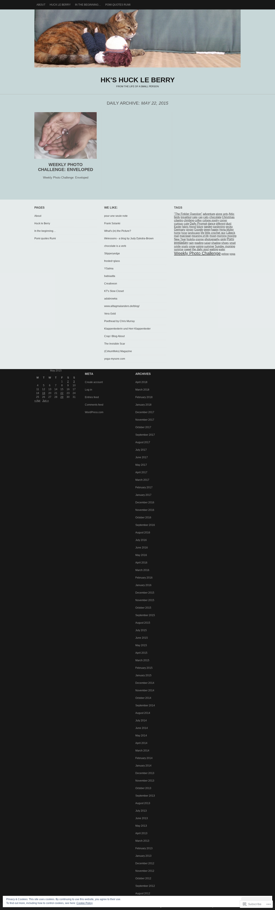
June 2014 (141, 728)
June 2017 (141, 457)
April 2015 (141, 652)
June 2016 (141, 547)
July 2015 (141, 630)
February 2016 (144, 577)
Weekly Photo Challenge (197, 253)
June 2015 (141, 637)
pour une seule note (116, 215)
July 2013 (141, 810)
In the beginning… (88, 4)
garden (208, 226)
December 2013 (144, 773)
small (232, 242)
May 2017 (141, 464)
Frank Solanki (112, 223)
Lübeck (230, 232)
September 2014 (145, 705)
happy (215, 229)
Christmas (228, 217)
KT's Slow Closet (114, 291)
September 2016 (145, 525)
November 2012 (144, 870)
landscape (194, 232)
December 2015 (144, 592)
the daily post (200, 249)
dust (228, 223)
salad (207, 242)
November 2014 (144, 690)
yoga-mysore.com (114, 358)
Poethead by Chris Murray (119, 321)
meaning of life (200, 235)
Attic (231, 213)
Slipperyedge (112, 253)
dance (211, 223)
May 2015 (141, 645)
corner (223, 220)
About (41, 4)
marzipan (185, 235)
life (202, 232)
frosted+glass (112, 261)
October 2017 (143, 427)
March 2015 (142, 660)
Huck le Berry (60, 4)
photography (212, 239)
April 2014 (141, 743)
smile (177, 246)
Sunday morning (225, 246)
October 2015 (143, 607)
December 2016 (144, 502)
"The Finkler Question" (188, 213)
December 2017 (144, 412)
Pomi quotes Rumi (117, 4)
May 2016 (141, 555)
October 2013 (143, 788)
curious (178, 223)
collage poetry (210, 220)
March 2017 (142, 479)
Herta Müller (226, 229)
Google (198, 229)
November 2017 (144, 419)
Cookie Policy (84, 903)
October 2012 (143, 878)
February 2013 (144, 848)
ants (225, 213)
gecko (229, 226)
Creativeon (110, 283)
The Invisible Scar (114, 343)
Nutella (190, 239)
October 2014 (143, 697)
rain (191, 242)
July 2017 (141, 449)
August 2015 (142, 622)
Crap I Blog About (114, 336)
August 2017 (142, 442)
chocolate (215, 217)
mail (176, 235)
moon (212, 235)
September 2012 (145, 885)
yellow (225, 253)
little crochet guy (215, 232)
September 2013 (145, 795)
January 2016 (143, 585)
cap (200, 217)
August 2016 (142, 532)
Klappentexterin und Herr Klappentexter (127, 328)
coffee (198, 220)
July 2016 (141, 540)
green (207, 229)
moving (231, 235)
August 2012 (142, 893)
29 (61, 397)
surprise (178, 249)
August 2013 (142, 803)
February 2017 (144, 487)
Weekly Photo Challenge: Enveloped (65, 167)
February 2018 (144, 397)
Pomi (230, 239)
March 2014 (142, 750)
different (220, 223)
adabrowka (110, 298)
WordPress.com (94, 412)
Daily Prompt (198, 223)
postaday (181, 242)
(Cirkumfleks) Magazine (118, 351)
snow (192, 246)
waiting (213, 249)
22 (61, 393)
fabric (185, 226)
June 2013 (141, 818)
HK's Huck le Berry (137, 38)
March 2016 (142, 570)
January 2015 (143, 675)
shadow (216, 242)
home (177, 232)
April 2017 (141, 472)
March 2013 (142, 840)
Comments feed (94, 404)
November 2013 (144, 780)
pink (223, 239)
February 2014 (144, 758)
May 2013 (141, 825)
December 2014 (144, 682)
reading (198, 242)
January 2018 (143, 404)
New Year (180, 239)
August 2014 (142, 713)
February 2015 (144, 667)
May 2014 (141, 735)
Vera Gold (110, 313)
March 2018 (142, 389)
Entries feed (92, 397)
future (200, 226)
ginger (190, 229)
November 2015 (144, 600)
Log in (88, 389)
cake (195, 217)
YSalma (108, 268)
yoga (232, 253)
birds (177, 217)
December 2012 (144, 863)
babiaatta (109, 276)
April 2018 (141, 382)
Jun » (45, 400)
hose (184, 232)
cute (186, 223)
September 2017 (145, 434)
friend (192, 226)
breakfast (186, 217)
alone (219, 213)
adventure (209, 213)
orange (200, 239)
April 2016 (141, 562)
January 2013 (143, 855)
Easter (178, 226)
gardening (219, 226)
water (222, 249)
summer (209, 246)
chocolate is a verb (115, 245)
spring (199, 246)
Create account (94, 382)
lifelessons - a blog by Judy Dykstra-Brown (129, 238)
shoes (225, 242)
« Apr (37, 400)
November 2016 (144, 509)
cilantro (178, 220)
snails (184, 246)
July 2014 (141, 720)
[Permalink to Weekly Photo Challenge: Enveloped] (65, 157)
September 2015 (145, 615)
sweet (187, 249)
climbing (189, 220)
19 (43, 393)
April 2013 (141, 833)
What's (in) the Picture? (117, 230)
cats (206, 217)
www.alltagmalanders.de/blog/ (121, 306)
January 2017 (143, 494)
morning (222, 235)
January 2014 (143, 765)
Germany (179, 229)
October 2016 (143, 517)
